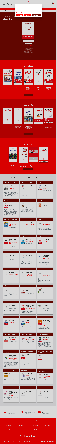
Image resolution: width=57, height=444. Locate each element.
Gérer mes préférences (36, 15)
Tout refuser (27, 15)
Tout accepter (20, 15)
